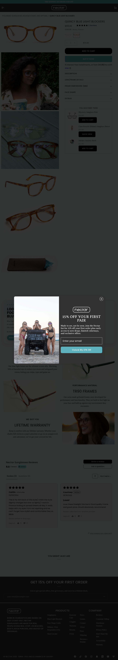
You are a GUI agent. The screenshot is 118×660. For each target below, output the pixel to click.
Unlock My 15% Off (81, 350)
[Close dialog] (101, 299)
